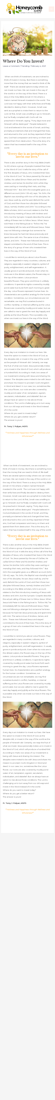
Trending (25, 66)
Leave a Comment (11, 66)
